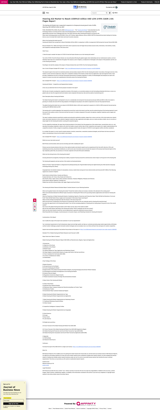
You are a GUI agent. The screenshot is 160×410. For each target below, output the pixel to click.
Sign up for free (13, 403)
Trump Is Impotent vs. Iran (129, 2)
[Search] (106, 12)
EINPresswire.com (69, 30)
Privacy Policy (103, 408)
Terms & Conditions (80, 408)
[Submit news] (34, 200)
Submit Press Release (70, 408)
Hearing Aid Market (82, 30)
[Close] (24, 382)
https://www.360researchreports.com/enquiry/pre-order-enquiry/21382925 (98, 229)
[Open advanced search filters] (109, 12)
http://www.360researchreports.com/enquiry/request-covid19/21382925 (82, 68)
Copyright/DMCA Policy (92, 408)
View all (157, 2)
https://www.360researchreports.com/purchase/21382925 (87, 346)
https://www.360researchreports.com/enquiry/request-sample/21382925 (74, 80)
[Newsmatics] (34, 209)
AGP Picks (4, 2)
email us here (45, 365)
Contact (109, 408)
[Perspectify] (34, 203)
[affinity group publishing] (34, 206)
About (50, 408)
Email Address (7, 398)
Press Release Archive (58, 408)
